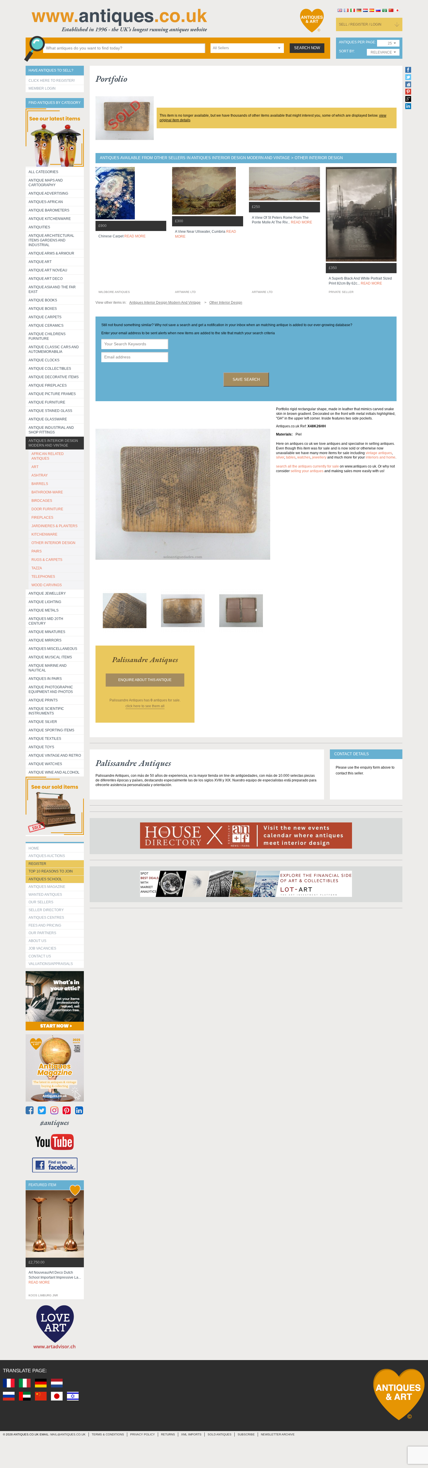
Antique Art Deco (46, 279)
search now (307, 48)
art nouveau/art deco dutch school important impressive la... (55, 1277)
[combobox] (247, 48)
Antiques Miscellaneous (53, 649)
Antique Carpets (45, 317)
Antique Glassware (48, 419)
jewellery (319, 457)
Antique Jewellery (47, 593)
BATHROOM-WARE (47, 492)
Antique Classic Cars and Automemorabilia (54, 349)
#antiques (54, 1122)
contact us (40, 956)
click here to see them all (145, 706)
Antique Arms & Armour (51, 253)
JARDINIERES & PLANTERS (54, 526)
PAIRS (36, 551)
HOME (34, 848)
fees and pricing (45, 925)
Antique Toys (41, 747)
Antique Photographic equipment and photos (51, 689)
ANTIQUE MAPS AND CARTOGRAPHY (46, 182)
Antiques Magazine (47, 887)
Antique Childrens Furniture (47, 336)
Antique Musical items (50, 657)
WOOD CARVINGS (46, 585)
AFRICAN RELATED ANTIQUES (47, 456)
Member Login (42, 88)
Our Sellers (41, 902)
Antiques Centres (46, 918)
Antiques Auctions (47, 856)
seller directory (46, 910)
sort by (346, 51)
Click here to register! (52, 81)
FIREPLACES (42, 518)
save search (246, 379)
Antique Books (43, 300)
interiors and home (380, 457)
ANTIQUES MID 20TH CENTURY (46, 621)
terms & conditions (108, 1434)
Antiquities (39, 227)
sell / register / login (360, 24)
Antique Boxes (43, 309)
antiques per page (357, 42)
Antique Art (40, 262)
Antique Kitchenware (50, 219)
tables (291, 457)
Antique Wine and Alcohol (54, 772)
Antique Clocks (44, 360)
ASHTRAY (39, 475)
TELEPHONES (43, 577)
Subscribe (246, 1434)
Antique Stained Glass (50, 411)
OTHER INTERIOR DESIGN (53, 543)
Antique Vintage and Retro (55, 755)
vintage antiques (379, 453)
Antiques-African (46, 202)
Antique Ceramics (46, 326)
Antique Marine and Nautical (48, 668)
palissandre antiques (145, 659)
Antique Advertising (48, 193)
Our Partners (42, 933)
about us (37, 941)
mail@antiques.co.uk (68, 1434)
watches (303, 457)
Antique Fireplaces (48, 385)
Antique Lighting (45, 602)
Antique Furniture (47, 402)
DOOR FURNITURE (47, 509)
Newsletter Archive (278, 1434)
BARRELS (39, 484)
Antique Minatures (47, 632)
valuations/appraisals (51, 964)
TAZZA (36, 568)
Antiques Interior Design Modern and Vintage (53, 443)
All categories (43, 172)
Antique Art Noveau (48, 270)
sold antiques (219, 1434)
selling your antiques (307, 471)
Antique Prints (43, 700)
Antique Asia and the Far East (52, 289)
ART (34, 467)
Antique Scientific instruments (46, 711)
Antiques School (45, 879)
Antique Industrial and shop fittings (51, 430)
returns (168, 1434)
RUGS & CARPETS (46, 560)
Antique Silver (43, 722)
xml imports (191, 1434)
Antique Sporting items (51, 730)
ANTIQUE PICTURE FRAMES (52, 394)
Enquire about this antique (144, 680)
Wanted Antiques (45, 895)
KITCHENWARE (44, 534)
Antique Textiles (45, 739)
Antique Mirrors (45, 640)
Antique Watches (45, 764)
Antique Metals (44, 610)
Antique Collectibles (50, 369)
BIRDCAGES (41, 501)
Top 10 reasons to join (51, 871)
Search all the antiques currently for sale (307, 466)
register (37, 864)
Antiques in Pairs (45, 679)
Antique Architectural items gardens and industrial (51, 240)
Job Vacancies (42, 948)
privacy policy (142, 1434)
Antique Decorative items (54, 377)
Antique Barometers (49, 210)
